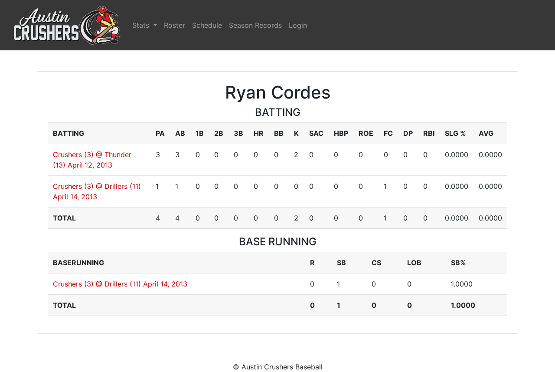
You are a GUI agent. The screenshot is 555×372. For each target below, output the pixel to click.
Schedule (207, 25)
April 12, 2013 (90, 165)
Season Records (255, 25)
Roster (174, 25)
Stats (141, 25)
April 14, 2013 (75, 196)
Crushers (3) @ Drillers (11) (97, 186)
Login (298, 25)
